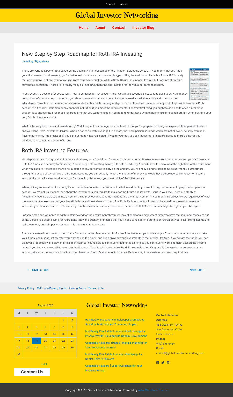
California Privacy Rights (52, 288)
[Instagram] (168, 362)
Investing (27, 61)
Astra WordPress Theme (153, 390)
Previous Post (37, 270)
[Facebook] (157, 362)
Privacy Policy (26, 288)
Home (84, 28)
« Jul (44, 364)
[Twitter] (162, 362)
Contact (110, 4)
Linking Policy (77, 288)
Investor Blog (143, 28)
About (123, 4)
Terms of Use (96, 288)
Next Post (198, 270)
